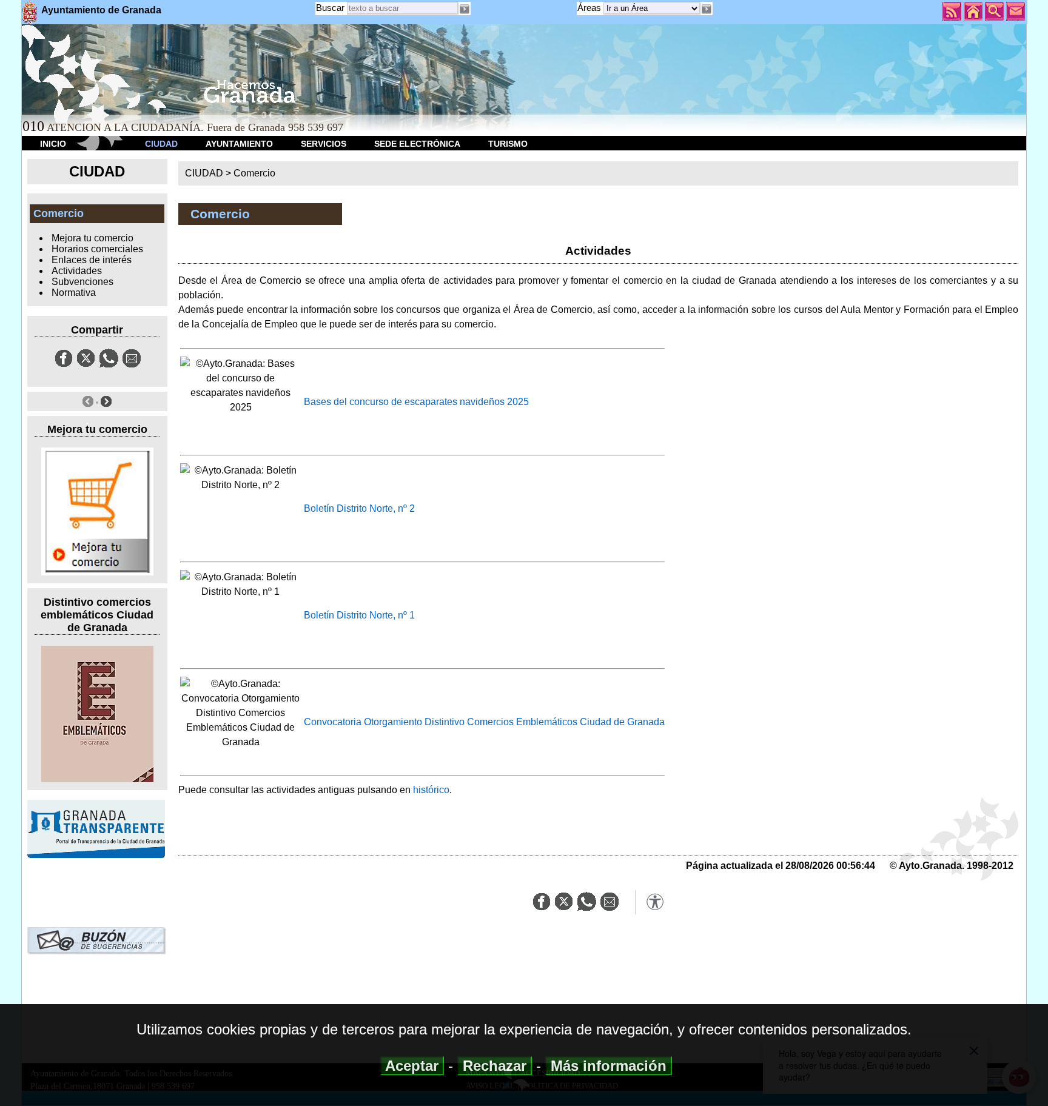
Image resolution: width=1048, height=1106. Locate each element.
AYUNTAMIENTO (239, 144)
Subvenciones (82, 281)
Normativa (74, 292)
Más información (608, 1065)
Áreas (590, 7)
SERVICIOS (323, 144)
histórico (431, 790)
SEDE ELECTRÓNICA (417, 144)
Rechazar (494, 1065)
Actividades (77, 271)
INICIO (53, 144)
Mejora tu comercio (92, 238)
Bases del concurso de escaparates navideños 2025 (416, 402)
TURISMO (508, 144)
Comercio (254, 173)
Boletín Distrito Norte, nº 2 (359, 508)
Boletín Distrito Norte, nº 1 (359, 615)
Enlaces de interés (92, 260)
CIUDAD (161, 144)
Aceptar (412, 1065)
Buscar (330, 7)
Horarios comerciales (97, 249)
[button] (706, 9)
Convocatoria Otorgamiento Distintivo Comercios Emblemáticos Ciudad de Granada (484, 722)
